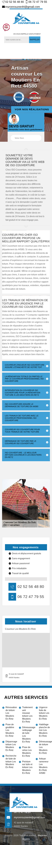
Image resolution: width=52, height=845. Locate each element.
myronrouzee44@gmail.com (22, 6)
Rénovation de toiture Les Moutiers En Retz (11, 713)
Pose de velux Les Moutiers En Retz (27, 751)
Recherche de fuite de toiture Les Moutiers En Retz (11, 761)
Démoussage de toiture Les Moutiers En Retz (44, 747)
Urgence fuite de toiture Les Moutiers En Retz (44, 713)
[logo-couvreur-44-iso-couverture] (26, 18)
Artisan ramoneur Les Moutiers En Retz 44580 (43, 766)
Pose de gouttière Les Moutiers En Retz (10, 730)
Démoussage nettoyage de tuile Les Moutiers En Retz (27, 734)
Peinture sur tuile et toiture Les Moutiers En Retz (27, 767)
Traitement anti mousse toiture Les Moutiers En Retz (27, 714)
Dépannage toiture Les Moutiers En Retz (11, 745)
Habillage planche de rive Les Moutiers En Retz (44, 730)
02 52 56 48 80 (14, 1)
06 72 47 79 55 (37, 1)
